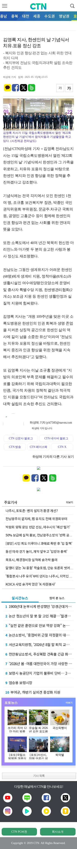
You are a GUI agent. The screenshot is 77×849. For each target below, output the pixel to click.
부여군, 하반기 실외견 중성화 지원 (32, 692)
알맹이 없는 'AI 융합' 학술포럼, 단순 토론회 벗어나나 (41, 567)
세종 (36, 16)
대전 (25, 16)
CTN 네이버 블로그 (56, 438)
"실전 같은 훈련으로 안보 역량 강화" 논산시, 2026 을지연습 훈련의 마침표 (39, 625)
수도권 (49, 16)
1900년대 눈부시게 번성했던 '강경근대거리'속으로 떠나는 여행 (39, 606)
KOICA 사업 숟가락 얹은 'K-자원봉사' (30, 584)
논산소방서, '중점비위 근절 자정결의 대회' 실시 (39, 635)
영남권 (64, 16)
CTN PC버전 (19, 831)
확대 (66, 103)
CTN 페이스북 (38, 446)
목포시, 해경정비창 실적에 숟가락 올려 (31, 559)
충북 (14, 16)
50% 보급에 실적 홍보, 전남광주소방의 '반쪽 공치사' (41, 535)
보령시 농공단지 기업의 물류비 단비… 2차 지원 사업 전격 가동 (39, 673)
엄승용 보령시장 (18, 682)
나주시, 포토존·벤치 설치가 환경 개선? (32, 510)
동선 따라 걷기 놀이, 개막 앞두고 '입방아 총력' (36, 551)
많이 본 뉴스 (56, 598)
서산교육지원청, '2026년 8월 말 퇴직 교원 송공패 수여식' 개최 (39, 644)
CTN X (62, 446)
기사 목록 (39, 775)
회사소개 (57, 831)
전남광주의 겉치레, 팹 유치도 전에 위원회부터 (36, 518)
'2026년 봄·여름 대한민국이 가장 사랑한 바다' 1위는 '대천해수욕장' (39, 663)
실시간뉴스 (20, 597)
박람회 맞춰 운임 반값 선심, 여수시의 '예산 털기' (38, 526)
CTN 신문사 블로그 (21, 438)
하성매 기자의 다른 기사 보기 (53, 456)
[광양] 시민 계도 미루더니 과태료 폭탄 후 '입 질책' (39, 543)
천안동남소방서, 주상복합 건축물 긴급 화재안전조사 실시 (39, 654)
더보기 (69, 502)
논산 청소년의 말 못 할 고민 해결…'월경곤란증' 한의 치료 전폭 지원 (39, 615)
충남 (3, 16)
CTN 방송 (15, 446)
